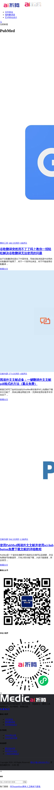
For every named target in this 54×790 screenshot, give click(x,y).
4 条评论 (23, 374)
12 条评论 (24, 539)
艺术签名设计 (11, 17)
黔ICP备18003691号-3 (40, 762)
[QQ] (4, 709)
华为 (12, 786)
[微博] (1, 709)
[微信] (6, 709)
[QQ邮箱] (9, 709)
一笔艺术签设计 (12, 754)
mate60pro (18, 786)
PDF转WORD (11, 751)
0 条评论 (23, 243)
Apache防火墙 (11, 738)
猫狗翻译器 (10, 15)
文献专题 (4, 374)
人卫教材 (30, 786)
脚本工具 (4, 243)
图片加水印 (10, 748)
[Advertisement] (27, 63)
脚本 (24, 786)
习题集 (38, 786)
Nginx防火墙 (10, 735)
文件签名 (9, 12)
